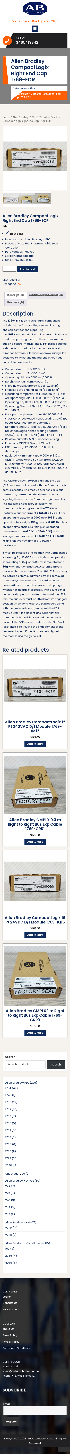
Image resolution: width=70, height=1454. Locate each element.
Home (6, 117)
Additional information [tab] (46, 295)
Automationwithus (24, 88)
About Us (8, 1329)
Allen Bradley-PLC (23, 117)
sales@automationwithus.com (22, 1371)
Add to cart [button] (35, 744)
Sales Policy (10, 1335)
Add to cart (27, 269)
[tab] (35, 29)
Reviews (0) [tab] (15, 302)
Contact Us (10, 1303)
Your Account (11, 1309)
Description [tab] (15, 295)
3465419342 (34, 42)
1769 (39, 117)
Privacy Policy (11, 1342)
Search (10, 1057)
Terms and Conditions (17, 1348)
